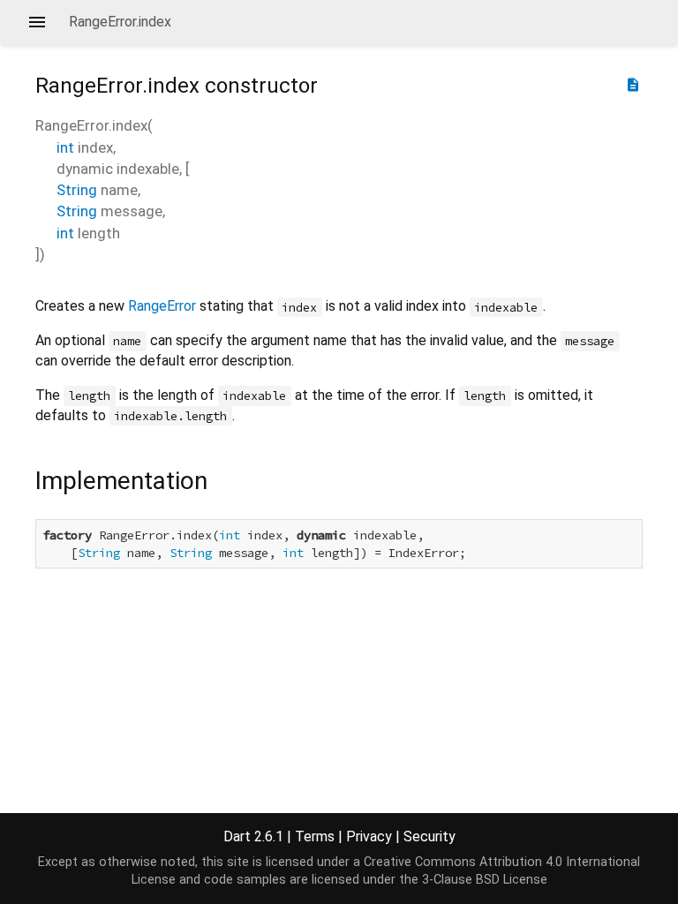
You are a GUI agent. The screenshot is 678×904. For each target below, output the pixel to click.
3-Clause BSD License (484, 879)
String (76, 190)
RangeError (162, 306)
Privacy (369, 836)
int (65, 147)
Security (429, 836)
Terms (315, 836)
